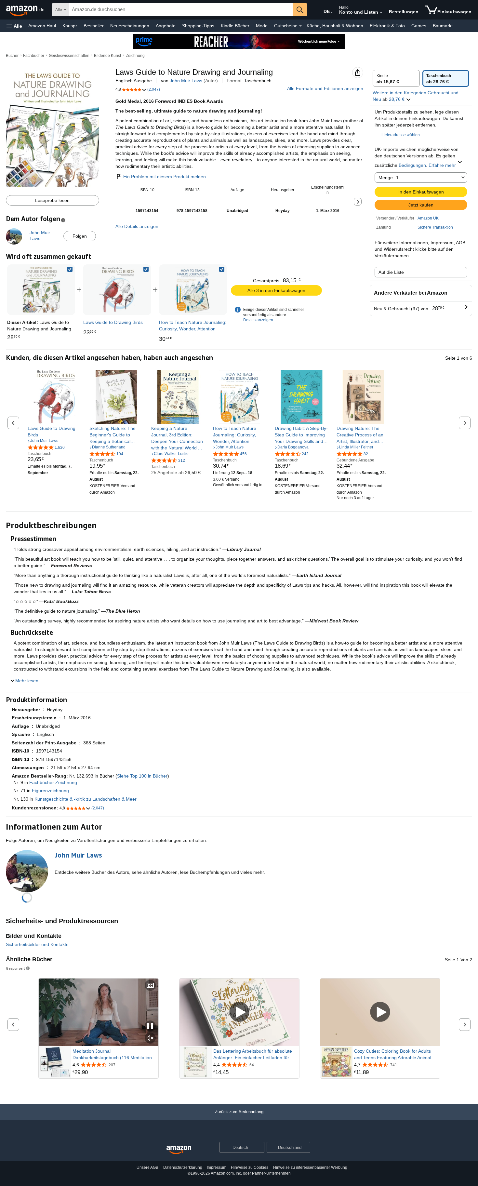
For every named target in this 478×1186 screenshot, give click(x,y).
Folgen (80, 236)
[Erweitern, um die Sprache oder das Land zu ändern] (331, 12)
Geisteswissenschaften (69, 55)
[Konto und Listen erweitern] (381, 12)
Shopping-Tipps (198, 25)
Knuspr (69, 25)
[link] (117, 290)
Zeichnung (135, 55)
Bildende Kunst (107, 55)
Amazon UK (428, 218)
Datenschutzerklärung (182, 1167)
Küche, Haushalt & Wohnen (335, 25)
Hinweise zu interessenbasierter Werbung (310, 1167)
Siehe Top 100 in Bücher (142, 776)
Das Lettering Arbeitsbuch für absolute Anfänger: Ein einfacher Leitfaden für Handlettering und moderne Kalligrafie (252, 1054)
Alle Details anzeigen (136, 226)
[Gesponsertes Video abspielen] (239, 1012)
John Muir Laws (186, 80)
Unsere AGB (147, 1167)
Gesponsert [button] (15, 968)
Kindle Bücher (235, 25)
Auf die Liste (391, 272)
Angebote (166, 25)
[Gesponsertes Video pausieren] (150, 1026)
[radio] (396, 78)
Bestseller (94, 25)
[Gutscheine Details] (300, 26)
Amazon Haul (42, 25)
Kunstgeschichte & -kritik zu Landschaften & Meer (85, 799)
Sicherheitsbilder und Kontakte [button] (37, 944)
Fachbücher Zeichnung (53, 782)
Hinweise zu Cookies (249, 1167)
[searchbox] (181, 10)
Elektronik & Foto (387, 25)
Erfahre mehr (442, 165)
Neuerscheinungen (129, 25)
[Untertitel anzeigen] (150, 986)
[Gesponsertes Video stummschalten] (150, 1039)
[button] (14, 26)
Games (418, 25)
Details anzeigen (258, 320)
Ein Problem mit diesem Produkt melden (164, 176)
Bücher (12, 55)
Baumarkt (443, 25)
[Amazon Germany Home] (178, 1150)
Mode (262, 25)
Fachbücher (33, 55)
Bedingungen (412, 165)
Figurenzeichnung (50, 790)
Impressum (216, 1167)
